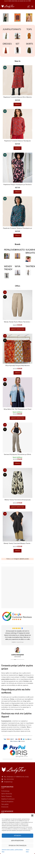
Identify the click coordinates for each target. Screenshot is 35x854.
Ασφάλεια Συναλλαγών (8, 799)
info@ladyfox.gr (8, 782)
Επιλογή (17, 104)
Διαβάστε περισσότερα (17, 329)
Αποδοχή (17, 835)
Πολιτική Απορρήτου (7, 801)
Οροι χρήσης (5, 804)
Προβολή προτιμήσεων (17, 845)
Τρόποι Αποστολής (6, 793)
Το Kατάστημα (5, 791)
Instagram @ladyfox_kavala (21, 559)
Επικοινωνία (4, 807)
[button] (32, 815)
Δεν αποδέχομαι (17, 840)
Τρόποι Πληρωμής (6, 796)
